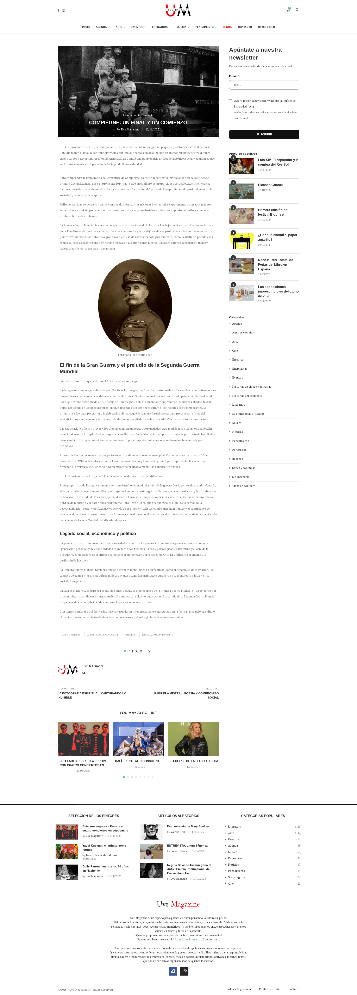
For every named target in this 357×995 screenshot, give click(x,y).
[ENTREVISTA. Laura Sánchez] (151, 851)
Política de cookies (270, 989)
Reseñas (237, 459)
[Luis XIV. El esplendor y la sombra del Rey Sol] (241, 166)
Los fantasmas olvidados (248, 414)
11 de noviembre (70, 634)
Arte (119, 27)
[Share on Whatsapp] (149, 651)
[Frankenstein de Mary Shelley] (151, 832)
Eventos (137, 27)
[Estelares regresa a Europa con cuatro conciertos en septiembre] (83, 739)
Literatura (160, 27)
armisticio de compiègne (102, 634)
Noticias (237, 432)
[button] (63, 749)
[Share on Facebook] (132, 651)
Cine (235, 350)
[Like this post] (128, 651)
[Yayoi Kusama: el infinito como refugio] (67, 851)
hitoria (130, 634)
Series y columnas (243, 468)
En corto (238, 359)
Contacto (245, 27)
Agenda (101, 27)
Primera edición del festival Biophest (273, 212)
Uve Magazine (130, 129)
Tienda (227, 27)
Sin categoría (240, 477)
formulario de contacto (188, 939)
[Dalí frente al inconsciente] (138, 739)
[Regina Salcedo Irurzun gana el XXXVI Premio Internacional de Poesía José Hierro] (151, 870)
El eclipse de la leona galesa (193, 761)
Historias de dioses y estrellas (251, 386)
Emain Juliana (179, 851)
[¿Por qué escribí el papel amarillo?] (241, 241)
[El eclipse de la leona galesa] (193, 739)
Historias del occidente (247, 396)
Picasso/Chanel (270, 185)
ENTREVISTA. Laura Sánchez (187, 845)
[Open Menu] (59, 27)
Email (234, 76)
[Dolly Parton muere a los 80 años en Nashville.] (67, 872)
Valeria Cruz (178, 832)
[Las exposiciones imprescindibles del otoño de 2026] (241, 293)
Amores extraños (243, 332)
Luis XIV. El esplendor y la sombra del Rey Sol (278, 162)
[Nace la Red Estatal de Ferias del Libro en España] (241, 266)
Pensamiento (204, 27)
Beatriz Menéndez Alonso (101, 855)
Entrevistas (239, 368)
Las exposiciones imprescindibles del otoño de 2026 (278, 291)
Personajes (239, 450)
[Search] (297, 10)
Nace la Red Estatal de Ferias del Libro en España (275, 264)
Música (182, 27)
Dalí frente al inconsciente (138, 761)
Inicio (86, 27)
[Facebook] (59, 10)
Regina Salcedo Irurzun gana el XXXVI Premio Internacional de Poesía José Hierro (189, 869)
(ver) (251, 106)
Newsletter (266, 27)
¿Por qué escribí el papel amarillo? (277, 237)
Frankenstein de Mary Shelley (188, 826)
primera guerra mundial (157, 634)
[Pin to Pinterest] (141, 651)
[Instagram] (63, 10)
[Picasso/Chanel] (241, 191)
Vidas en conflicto (243, 486)
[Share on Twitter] (136, 651)
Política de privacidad (239, 989)
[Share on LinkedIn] (145, 651)
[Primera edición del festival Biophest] (241, 216)
